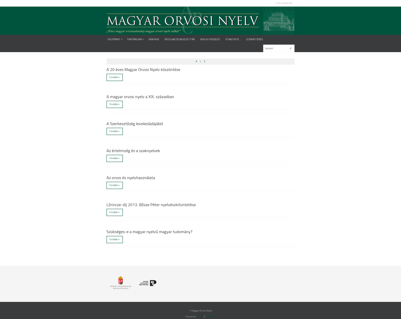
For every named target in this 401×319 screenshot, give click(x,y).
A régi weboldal (284, 3)
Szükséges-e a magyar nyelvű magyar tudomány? (149, 232)
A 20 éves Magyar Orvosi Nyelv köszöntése (143, 69)
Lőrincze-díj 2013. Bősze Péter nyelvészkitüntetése (151, 205)
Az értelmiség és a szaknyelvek (133, 151)
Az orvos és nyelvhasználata (131, 178)
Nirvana (199, 316)
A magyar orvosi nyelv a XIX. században (140, 97)
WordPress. (211, 316)
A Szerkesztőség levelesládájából (135, 124)
